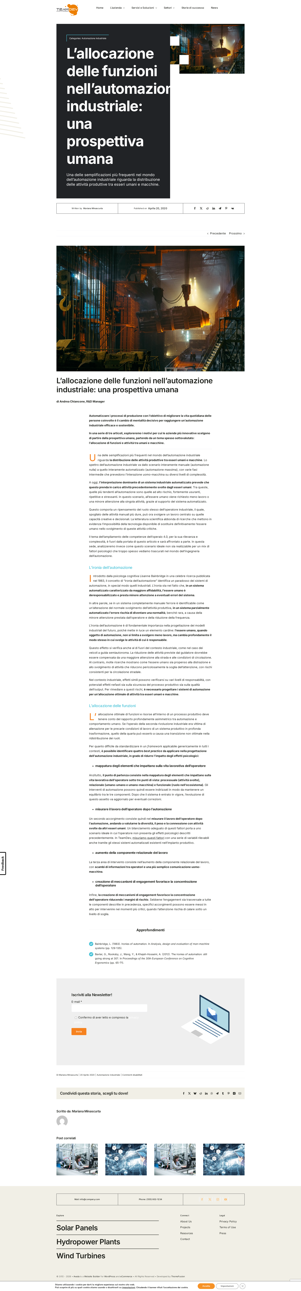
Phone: (142, 1199)
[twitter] (210, 1199)
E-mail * (76, 1001)
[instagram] (218, 1199)
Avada (76, 1276)
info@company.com (90, 1199)
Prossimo (235, 233)
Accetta (206, 1286)
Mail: (77, 1199)
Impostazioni (227, 1286)
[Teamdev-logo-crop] (67, 5)
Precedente (218, 233)
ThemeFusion (178, 1276)
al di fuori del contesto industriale (154, 648)
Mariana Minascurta (93, 208)
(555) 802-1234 (154, 1199)
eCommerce (126, 1276)
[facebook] (202, 1199)
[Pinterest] (226, 208)
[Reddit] (207, 208)
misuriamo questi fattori (148, 838)
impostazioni (128, 1287)
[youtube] (225, 1199)
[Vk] (232, 208)
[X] (201, 208)
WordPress (109, 1276)
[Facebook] (195, 208)
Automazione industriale (94, 38)
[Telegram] (220, 208)
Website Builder (92, 1276)
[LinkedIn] (214, 208)
